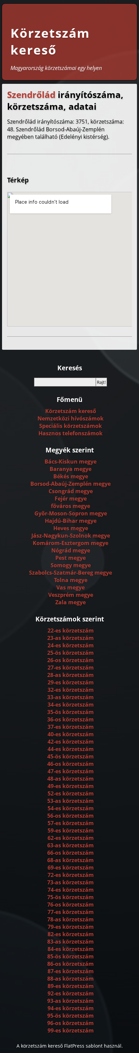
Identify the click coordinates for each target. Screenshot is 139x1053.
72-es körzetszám (71, 875)
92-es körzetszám (71, 993)
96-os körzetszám (70, 1023)
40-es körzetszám (71, 734)
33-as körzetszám (70, 697)
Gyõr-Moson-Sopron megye (70, 513)
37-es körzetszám (71, 727)
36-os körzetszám (70, 719)
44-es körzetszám (71, 749)
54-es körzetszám (71, 808)
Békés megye (70, 476)
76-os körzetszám (70, 904)
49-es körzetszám (71, 786)
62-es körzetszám (71, 838)
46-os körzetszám (70, 764)
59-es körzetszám (71, 830)
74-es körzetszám (71, 889)
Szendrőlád (31, 95)
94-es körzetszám (71, 1008)
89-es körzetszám (71, 986)
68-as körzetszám (70, 860)
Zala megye (70, 602)
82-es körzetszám (71, 934)
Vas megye (70, 587)
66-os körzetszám (70, 852)
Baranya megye (70, 469)
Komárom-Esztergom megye (70, 543)
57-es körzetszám (71, 823)
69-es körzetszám (71, 867)
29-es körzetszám (71, 682)
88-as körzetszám (70, 978)
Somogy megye (71, 565)
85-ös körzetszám (70, 956)
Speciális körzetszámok (70, 426)
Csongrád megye (71, 491)
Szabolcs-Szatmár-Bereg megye (70, 572)
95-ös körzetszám (70, 1015)
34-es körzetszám (71, 704)
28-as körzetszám (70, 675)
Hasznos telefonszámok (70, 433)
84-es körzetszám (71, 949)
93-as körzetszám (70, 1001)
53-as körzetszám (70, 801)
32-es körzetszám (71, 689)
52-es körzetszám (71, 793)
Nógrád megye (70, 550)
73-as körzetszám (70, 882)
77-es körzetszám (71, 912)
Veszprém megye (70, 595)
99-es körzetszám (71, 1030)
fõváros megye (70, 506)
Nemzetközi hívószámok (70, 418)
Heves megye (70, 528)
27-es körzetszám (71, 667)
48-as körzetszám (70, 778)
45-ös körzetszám (70, 756)
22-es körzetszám (71, 630)
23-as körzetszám (70, 638)
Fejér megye (71, 498)
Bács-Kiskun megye (70, 461)
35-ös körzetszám (70, 712)
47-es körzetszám (71, 771)
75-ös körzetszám (70, 897)
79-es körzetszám (71, 926)
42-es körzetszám (71, 741)
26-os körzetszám (70, 660)
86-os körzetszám (70, 963)
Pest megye (70, 558)
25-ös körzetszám (70, 652)
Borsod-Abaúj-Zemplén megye (70, 483)
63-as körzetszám (70, 845)
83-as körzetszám (70, 941)
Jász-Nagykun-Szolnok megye (70, 535)
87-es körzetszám (71, 971)
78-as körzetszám (70, 919)
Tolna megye (70, 580)
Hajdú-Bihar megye (70, 520)
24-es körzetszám (71, 645)
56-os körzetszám (70, 815)
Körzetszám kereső (50, 41)
